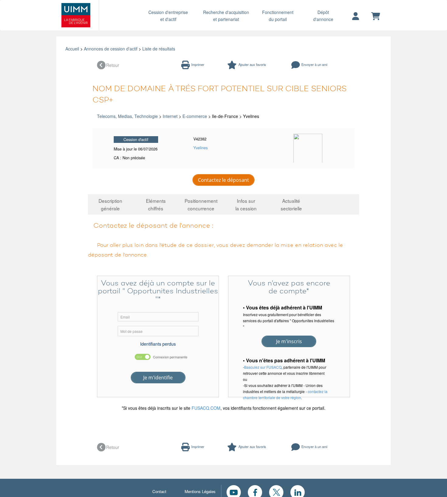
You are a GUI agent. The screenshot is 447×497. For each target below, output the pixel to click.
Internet (170, 116)
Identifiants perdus (158, 344)
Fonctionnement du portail (277, 15)
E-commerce (194, 116)
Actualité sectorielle (291, 204)
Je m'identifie (158, 377)
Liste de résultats (158, 49)
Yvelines (200, 147)
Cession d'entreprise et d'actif (168, 15)
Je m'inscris (289, 341)
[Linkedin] (297, 491)
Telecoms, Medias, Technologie (127, 116)
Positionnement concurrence (201, 204)
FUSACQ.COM (206, 408)
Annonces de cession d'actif (110, 49)
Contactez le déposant (223, 180)
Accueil (72, 49)
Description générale (110, 204)
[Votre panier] (375, 16)
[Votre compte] (355, 16)
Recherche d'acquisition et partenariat (226, 15)
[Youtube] (233, 491)
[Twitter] (276, 491)
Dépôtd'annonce (323, 15)
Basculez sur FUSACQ (263, 367)
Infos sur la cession (246, 204)
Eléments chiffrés (156, 204)
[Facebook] (255, 491)
